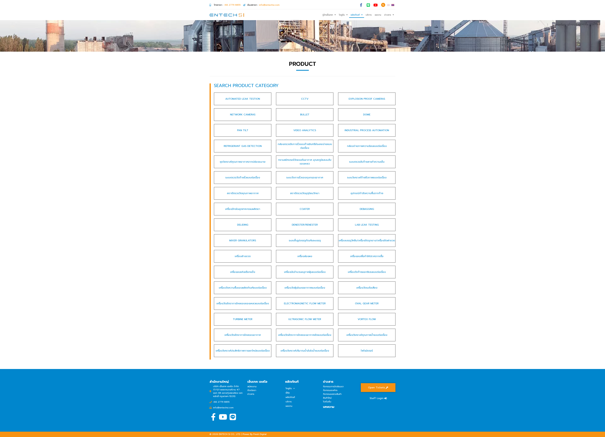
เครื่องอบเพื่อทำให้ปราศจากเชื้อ (366, 256)
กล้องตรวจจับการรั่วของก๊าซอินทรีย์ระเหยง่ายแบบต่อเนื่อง (305, 146)
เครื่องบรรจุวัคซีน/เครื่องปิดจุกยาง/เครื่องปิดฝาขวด (367, 240)
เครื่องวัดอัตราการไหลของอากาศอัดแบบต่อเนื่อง (304, 335)
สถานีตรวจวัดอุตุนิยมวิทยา (304, 193)
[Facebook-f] (361, 5)
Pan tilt (242, 130)
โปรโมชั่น (327, 401)
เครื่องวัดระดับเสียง (366, 288)
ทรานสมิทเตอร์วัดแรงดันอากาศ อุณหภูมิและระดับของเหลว (304, 162)
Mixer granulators (242, 240)
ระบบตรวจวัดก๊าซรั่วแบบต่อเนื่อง (242, 177)
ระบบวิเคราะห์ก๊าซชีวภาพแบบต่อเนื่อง (366, 177)
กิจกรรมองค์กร (330, 390)
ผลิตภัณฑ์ (355, 15)
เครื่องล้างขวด (243, 256)
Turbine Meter (242, 319)
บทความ (328, 406)
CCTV (304, 99)
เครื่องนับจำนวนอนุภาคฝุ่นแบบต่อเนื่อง (305, 272)
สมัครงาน (251, 386)
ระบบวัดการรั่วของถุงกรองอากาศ (304, 177)
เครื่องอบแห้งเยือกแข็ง (242, 272)
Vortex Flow (367, 319)
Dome (366, 114)
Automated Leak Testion (242, 99)
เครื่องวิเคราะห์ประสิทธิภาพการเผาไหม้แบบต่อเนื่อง (243, 351)
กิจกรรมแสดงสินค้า (332, 394)
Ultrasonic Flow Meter (304, 319)
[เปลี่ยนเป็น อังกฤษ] (388, 5)
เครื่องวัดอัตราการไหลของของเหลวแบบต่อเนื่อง (242, 303)
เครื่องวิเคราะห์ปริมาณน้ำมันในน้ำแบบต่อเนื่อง (305, 351)
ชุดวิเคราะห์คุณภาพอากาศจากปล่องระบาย (242, 162)
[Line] (368, 5)
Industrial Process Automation (367, 130)
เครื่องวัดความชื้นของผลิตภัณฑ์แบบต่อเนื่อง (243, 288)
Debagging (367, 209)
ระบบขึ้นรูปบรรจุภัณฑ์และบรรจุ (305, 240)
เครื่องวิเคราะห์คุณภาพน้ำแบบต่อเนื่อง (366, 335)
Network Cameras (242, 114)
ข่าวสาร (387, 15)
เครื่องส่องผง (304, 256)
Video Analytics (304, 130)
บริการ (369, 15)
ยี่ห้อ (288, 392)
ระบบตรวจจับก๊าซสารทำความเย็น (366, 162)
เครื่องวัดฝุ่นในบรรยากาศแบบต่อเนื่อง (305, 288)
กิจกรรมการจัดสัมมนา (333, 386)
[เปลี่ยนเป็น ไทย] (393, 5)
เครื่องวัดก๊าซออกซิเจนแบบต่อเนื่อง (367, 272)
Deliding (242, 225)
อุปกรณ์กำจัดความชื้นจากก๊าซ (367, 193)
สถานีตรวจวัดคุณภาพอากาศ (243, 193)
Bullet (304, 114)
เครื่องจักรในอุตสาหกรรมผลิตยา (242, 209)
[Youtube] (375, 5)
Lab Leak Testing (367, 225)
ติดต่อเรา (251, 390)
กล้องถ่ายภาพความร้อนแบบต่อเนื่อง (367, 146)
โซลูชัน (342, 15)
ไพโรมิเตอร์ (367, 351)
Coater (305, 209)
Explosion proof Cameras (367, 99)
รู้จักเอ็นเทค (328, 15)
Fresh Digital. (260, 434)
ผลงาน (378, 15)
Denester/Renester (305, 225)
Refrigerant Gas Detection (243, 146)
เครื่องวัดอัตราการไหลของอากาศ (243, 335)
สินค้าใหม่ (327, 398)
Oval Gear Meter (367, 303)
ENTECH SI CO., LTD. (230, 434)
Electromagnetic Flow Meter (305, 303)
